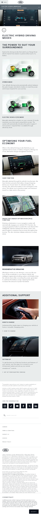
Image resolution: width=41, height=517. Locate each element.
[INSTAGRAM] (4, 406)
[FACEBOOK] (23, 406)
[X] (29, 406)
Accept (34, 511)
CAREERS (4, 426)
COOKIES (4, 438)
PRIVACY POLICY (6, 441)
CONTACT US (5, 434)
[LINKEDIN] (35, 406)
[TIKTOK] (11, 406)
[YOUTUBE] (17, 406)
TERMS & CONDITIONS (8, 430)
